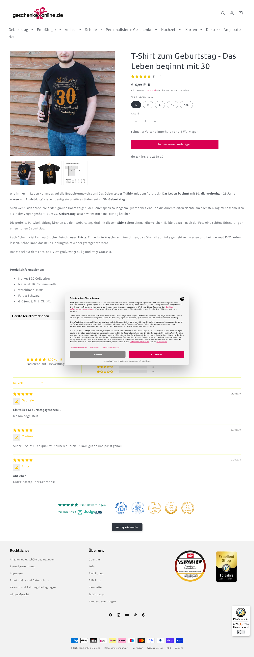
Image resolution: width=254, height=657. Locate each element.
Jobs (92, 566)
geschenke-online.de (89, 647)
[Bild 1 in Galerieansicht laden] (23, 173)
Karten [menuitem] (191, 29)
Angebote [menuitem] (232, 29)
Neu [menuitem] (12, 36)
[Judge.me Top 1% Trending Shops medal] (187, 508)
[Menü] (247, 607)
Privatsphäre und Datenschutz (29, 580)
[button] (223, 13)
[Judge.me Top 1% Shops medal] (171, 508)
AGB (169, 647)
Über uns (94, 559)
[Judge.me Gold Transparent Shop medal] (154, 508)
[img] (23, 394)
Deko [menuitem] (210, 29)
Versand (151, 90)
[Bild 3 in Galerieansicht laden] (76, 173)
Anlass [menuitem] (70, 29)
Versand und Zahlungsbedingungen (33, 587)
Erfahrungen (97, 594)
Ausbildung (96, 573)
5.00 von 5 (54, 359)
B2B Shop (95, 580)
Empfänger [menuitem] (46, 29)
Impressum (17, 573)
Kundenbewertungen (102, 601)
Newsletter (96, 587)
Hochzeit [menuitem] (169, 29)
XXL (186, 104)
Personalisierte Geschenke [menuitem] (129, 29)
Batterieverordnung (22, 566)
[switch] (241, 632)
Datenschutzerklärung (116, 647)
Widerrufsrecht (19, 594)
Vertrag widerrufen (127, 527)
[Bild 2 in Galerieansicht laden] (49, 173)
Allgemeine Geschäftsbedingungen (32, 559)
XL (172, 104)
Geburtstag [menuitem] (18, 29)
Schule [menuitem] (91, 29)
